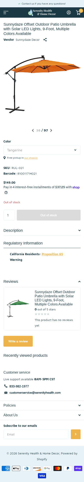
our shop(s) (30, 157)
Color (7, 141)
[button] (33, 130)
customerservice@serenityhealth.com (35, 392)
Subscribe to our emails (20, 425)
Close (42, 405)
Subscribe (76, 434)
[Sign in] (69, 12)
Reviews (10, 281)
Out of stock (48, 215)
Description (13, 230)
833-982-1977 (19, 386)
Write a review (18, 341)
